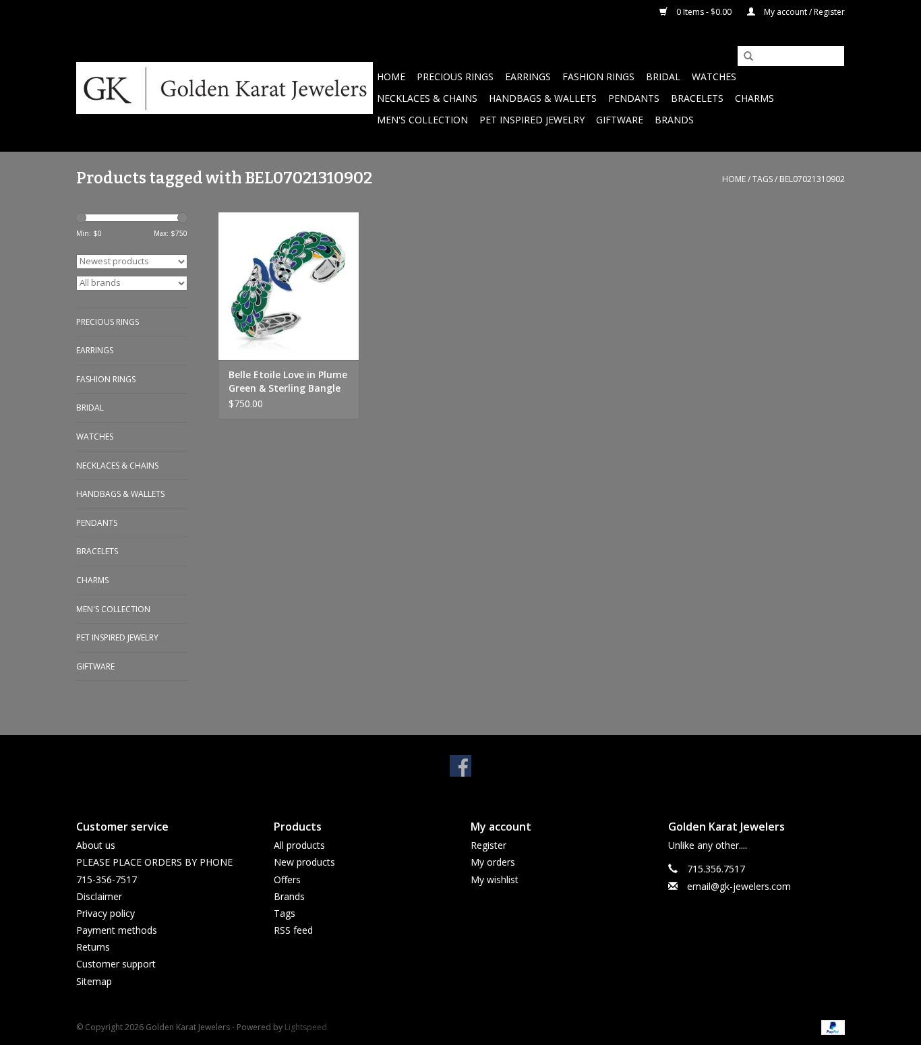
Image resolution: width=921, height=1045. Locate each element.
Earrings (528, 76)
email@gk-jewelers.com (739, 886)
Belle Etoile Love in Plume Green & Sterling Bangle (288, 381)
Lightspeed (306, 1027)
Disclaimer (99, 896)
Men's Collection (422, 119)
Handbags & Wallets (543, 98)
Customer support (116, 963)
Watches (714, 76)
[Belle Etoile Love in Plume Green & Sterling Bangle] (288, 286)
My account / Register (803, 12)
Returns (93, 946)
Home (391, 76)
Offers (287, 879)
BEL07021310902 (812, 179)
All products (299, 845)
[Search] (743, 56)
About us (95, 845)
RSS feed (293, 930)
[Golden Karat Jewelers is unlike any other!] (224, 88)
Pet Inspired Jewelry (532, 119)
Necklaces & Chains (427, 98)
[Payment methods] (830, 1026)
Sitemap (94, 981)
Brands (674, 119)
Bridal (663, 76)
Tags (762, 179)
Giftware (619, 119)
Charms (754, 98)
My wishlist (494, 879)
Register (488, 845)
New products (304, 862)
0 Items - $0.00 (704, 12)
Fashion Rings (598, 76)
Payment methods (116, 930)
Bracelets (697, 98)
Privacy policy (105, 913)
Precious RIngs (455, 76)
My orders (493, 862)
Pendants (633, 98)
